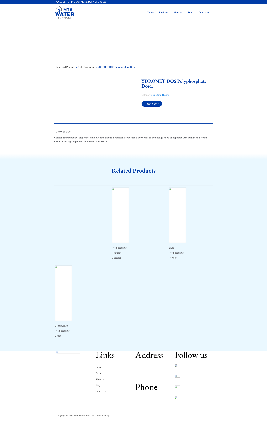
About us (100, 379)
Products (100, 373)
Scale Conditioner (86, 67)
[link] (177, 366)
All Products (69, 67)
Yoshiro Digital (117, 415)
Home (58, 67)
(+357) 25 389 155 (97, 2)
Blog (98, 385)
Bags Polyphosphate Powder (176, 253)
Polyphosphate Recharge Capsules (119, 253)
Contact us (101, 391)
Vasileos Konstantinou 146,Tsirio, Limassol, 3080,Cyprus (148, 370)
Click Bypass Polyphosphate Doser (62, 331)
